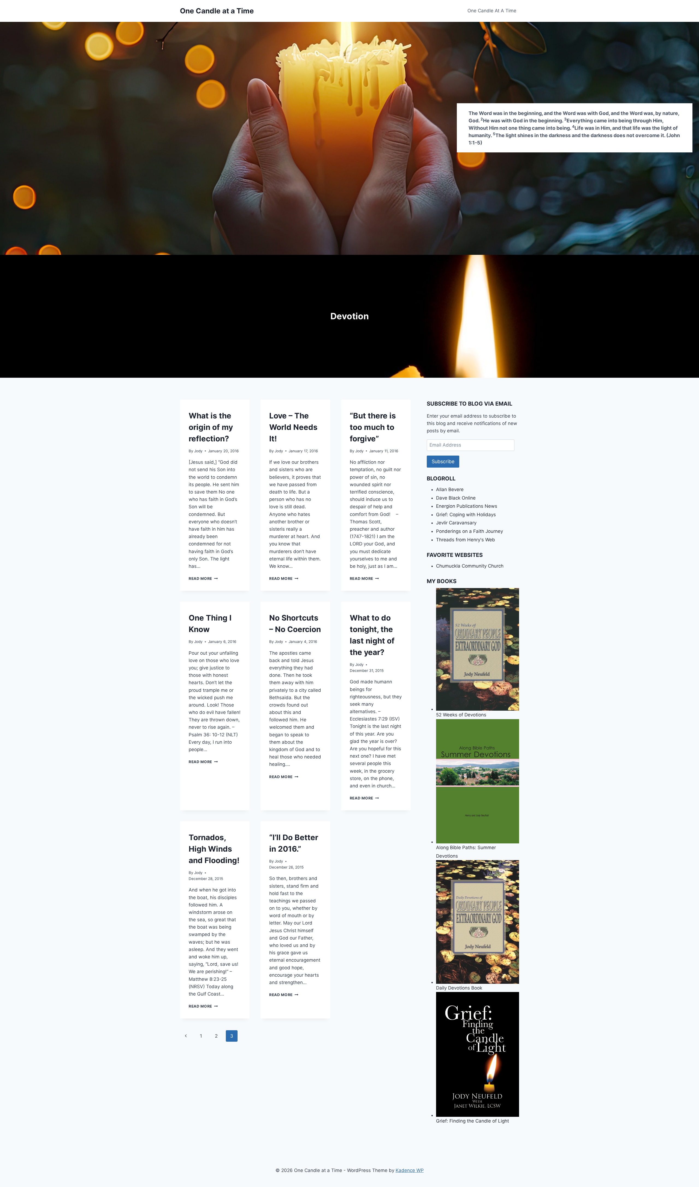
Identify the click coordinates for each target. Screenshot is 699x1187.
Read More (203, 578)
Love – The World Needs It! (293, 427)
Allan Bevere (450, 489)
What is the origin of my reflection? (211, 427)
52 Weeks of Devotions (461, 714)
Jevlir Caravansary (456, 522)
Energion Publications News (466, 506)
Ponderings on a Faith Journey (469, 531)
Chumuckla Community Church (469, 566)
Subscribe (443, 461)
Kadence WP (410, 1170)
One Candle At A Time (491, 10)
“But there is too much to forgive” (373, 427)
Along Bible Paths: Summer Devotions (466, 851)
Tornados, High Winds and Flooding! (214, 849)
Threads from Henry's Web (465, 539)
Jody (198, 451)
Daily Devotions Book (459, 988)
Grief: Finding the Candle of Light (472, 1120)
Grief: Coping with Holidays (466, 514)
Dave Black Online (456, 498)
